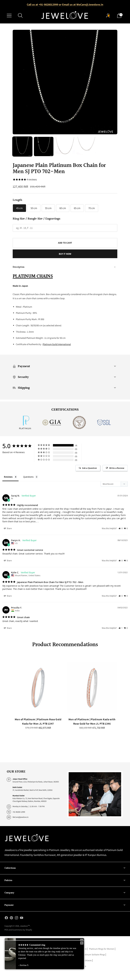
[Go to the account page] (108, 15)
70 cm (91, 208)
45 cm (19, 208)
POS (6, 929)
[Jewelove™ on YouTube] (21, 918)
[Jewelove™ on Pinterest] (11, 918)
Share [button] (9, 528)
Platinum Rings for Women (101, 948)
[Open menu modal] (9, 15)
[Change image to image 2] (43, 146)
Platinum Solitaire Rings (93, 954)
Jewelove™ (25, 926)
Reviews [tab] (8, 476)
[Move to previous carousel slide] (13, 690)
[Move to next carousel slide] (116, 690)
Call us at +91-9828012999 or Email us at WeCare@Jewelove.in (65, 4)
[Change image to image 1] (22, 146)
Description (18, 267)
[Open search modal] (20, 15)
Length (17, 200)
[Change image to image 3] (65, 146)
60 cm (62, 208)
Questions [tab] (28, 476)
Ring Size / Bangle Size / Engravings (36, 218)
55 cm (48, 208)
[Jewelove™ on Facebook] (6, 918)
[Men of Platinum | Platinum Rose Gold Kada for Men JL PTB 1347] (38, 687)
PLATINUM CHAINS (33, 276)
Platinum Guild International (57, 344)
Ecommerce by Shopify (22, 929)
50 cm (34, 208)
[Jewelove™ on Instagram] (16, 918)
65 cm (77, 208)
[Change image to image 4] (86, 146)
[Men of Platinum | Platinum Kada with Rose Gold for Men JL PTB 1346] (92, 687)
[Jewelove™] (65, 15)
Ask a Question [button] (89, 468)
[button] (120, 528)
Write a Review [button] (116, 468)
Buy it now (65, 253)
